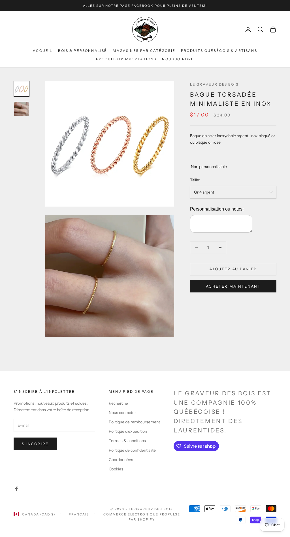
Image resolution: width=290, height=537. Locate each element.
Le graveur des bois (214, 84)
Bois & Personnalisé (82, 50)
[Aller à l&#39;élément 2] (21, 108)
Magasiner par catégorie (144, 50)
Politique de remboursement (134, 421)
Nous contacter (122, 412)
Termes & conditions (127, 440)
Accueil (42, 50)
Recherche (118, 403)
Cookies (116, 469)
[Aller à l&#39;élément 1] (21, 89)
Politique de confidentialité (132, 450)
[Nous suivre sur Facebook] (16, 489)
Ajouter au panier (233, 269)
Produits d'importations (126, 59)
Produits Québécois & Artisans (219, 50)
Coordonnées (121, 459)
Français (79, 514)
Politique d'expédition (128, 431)
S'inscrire (35, 444)
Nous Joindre (178, 59)
